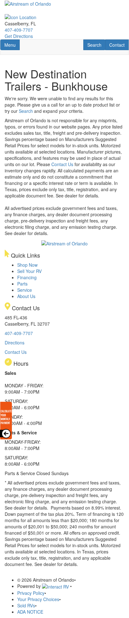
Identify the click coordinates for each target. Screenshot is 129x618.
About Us (26, 296)
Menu (12, 44)
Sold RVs (26, 605)
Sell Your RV (29, 271)
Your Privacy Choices (38, 599)
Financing (27, 277)
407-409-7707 (19, 30)
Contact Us (62, 164)
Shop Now (27, 265)
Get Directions (19, 36)
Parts (22, 283)
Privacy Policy (30, 593)
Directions (14, 342)
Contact (119, 44)
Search (96, 44)
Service (24, 290)
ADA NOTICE (30, 612)
